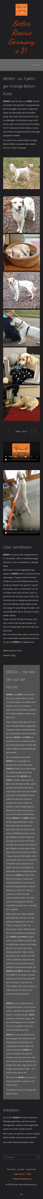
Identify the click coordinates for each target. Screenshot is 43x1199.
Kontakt (20, 1169)
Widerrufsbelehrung (22, 1179)
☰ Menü (36, 65)
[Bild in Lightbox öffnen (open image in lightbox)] (21, 173)
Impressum (31, 1169)
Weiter (34, 431)
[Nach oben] (21, 1193)
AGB (29, 1174)
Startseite (11, 1169)
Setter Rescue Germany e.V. (21, 37)
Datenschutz (19, 1174)
